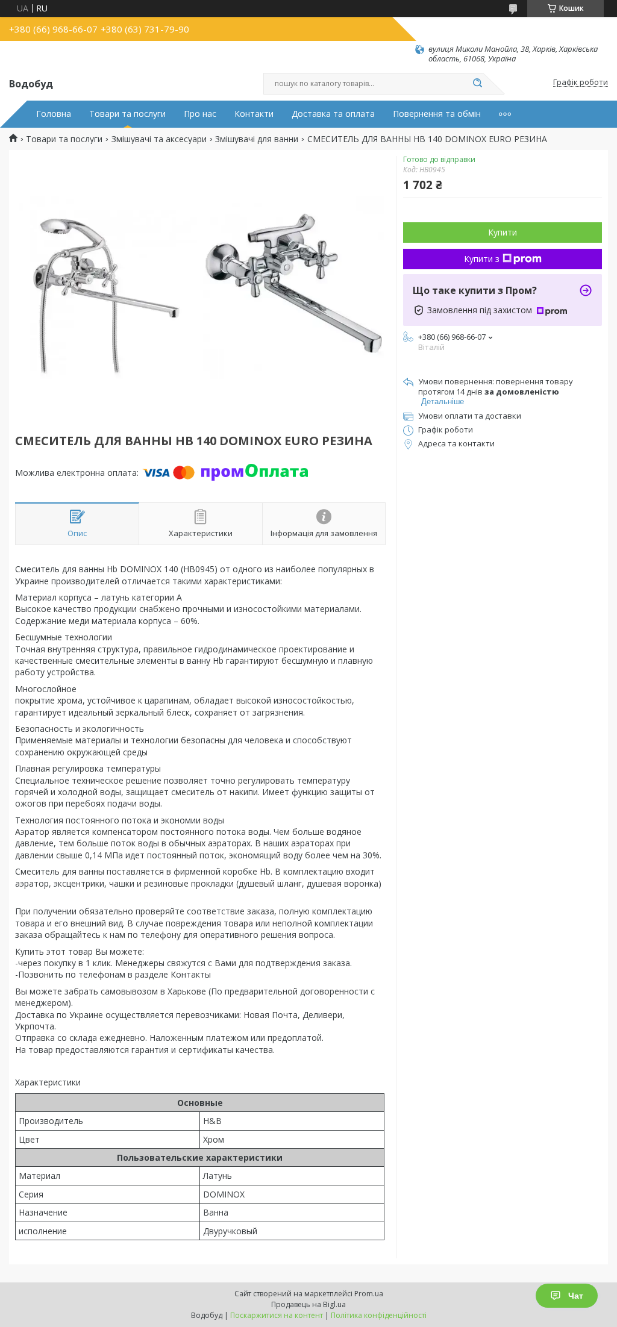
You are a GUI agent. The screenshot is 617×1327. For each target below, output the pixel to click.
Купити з (482, 258)
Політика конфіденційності (379, 1315)
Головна (53, 114)
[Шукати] (477, 84)
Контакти (254, 114)
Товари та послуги (127, 114)
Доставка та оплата (333, 114)
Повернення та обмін (437, 114)
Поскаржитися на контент (276, 1315)
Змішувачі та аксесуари (159, 139)
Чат (575, 1295)
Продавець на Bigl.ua (308, 1304)
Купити (502, 232)
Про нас (200, 114)
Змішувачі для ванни (256, 139)
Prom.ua (368, 1293)
